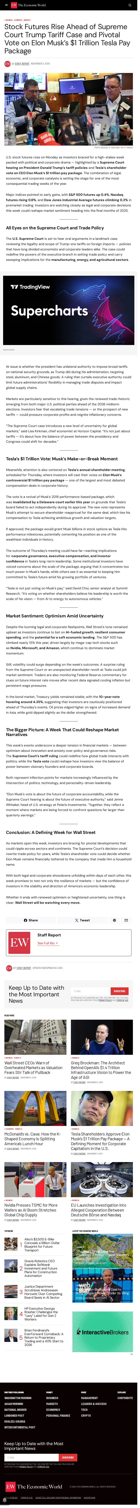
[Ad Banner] (68, 310)
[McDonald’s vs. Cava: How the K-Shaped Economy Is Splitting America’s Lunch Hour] (35, 1108)
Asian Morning (13, 1404)
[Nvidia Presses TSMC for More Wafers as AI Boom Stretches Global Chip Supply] (35, 1179)
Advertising (89, 1497)
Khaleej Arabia (14, 1421)
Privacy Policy (105, 1000)
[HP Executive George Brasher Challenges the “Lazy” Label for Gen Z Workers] (11, 1313)
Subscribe (119, 991)
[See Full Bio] (57, 943)
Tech (84, 1409)
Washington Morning (18, 1398)
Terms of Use (122, 1000)
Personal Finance (58, 1415)
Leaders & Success (94, 1404)
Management (89, 1398)
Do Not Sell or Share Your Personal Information (58, 1497)
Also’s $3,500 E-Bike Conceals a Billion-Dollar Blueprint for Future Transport (42, 1245)
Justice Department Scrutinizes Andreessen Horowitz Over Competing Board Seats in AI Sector (43, 1292)
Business (9, 20)
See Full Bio (46, 943)
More (83, 1392)
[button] (6, 5)
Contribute (125, 1398)
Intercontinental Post (19, 1427)
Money (49, 1392)
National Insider (15, 1409)
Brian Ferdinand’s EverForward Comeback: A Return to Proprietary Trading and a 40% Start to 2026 (43, 1338)
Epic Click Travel (86, 1297)
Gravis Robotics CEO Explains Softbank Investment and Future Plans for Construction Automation (40, 1268)
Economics (18, 20)
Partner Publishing (14, 1392)
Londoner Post (14, 1415)
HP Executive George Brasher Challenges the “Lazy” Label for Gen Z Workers (41, 1314)
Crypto (86, 1415)
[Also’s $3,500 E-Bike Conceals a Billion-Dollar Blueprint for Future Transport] (11, 1244)
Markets (27, 20)
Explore (122, 1392)
